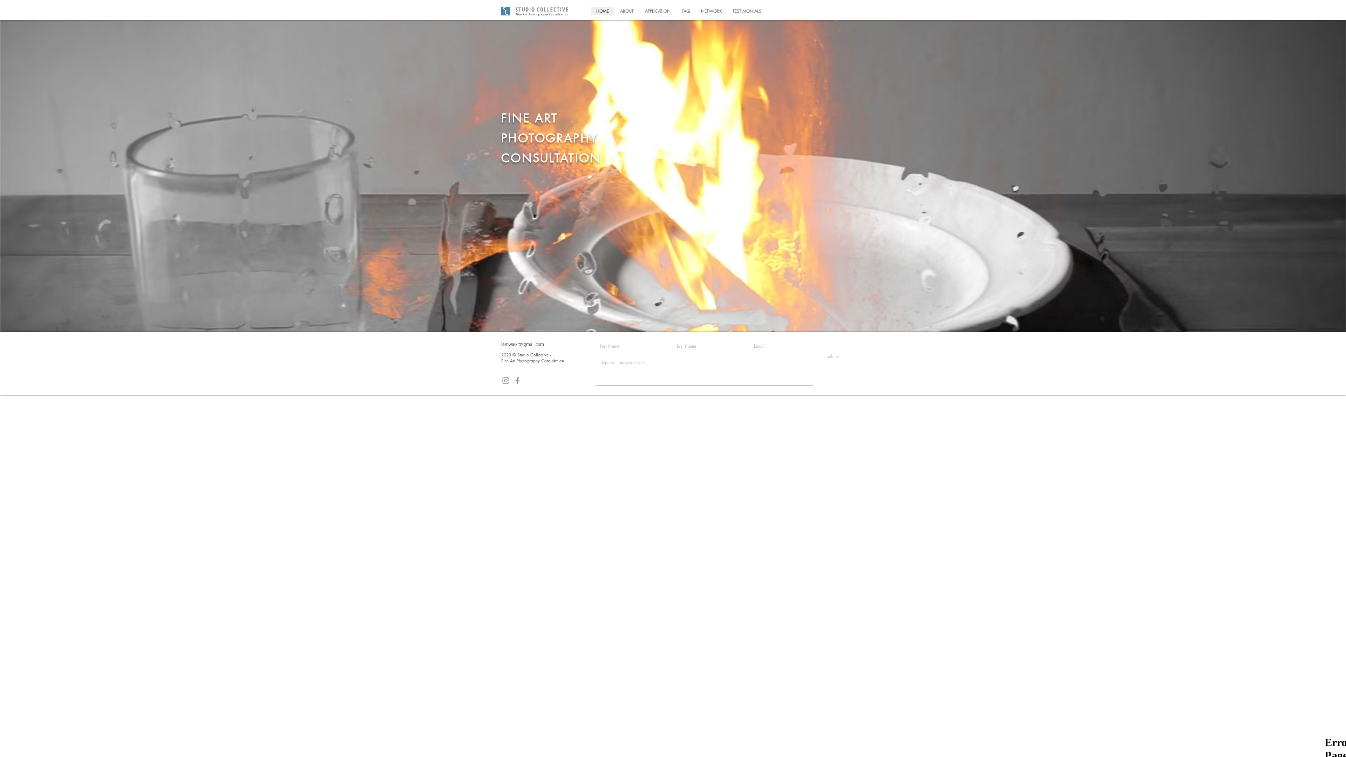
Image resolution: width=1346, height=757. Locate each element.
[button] (626, 11)
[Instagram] (505, 380)
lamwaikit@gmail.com (522, 344)
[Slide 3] (679, 315)
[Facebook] (517, 380)
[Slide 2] (673, 315)
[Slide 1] (667, 315)
